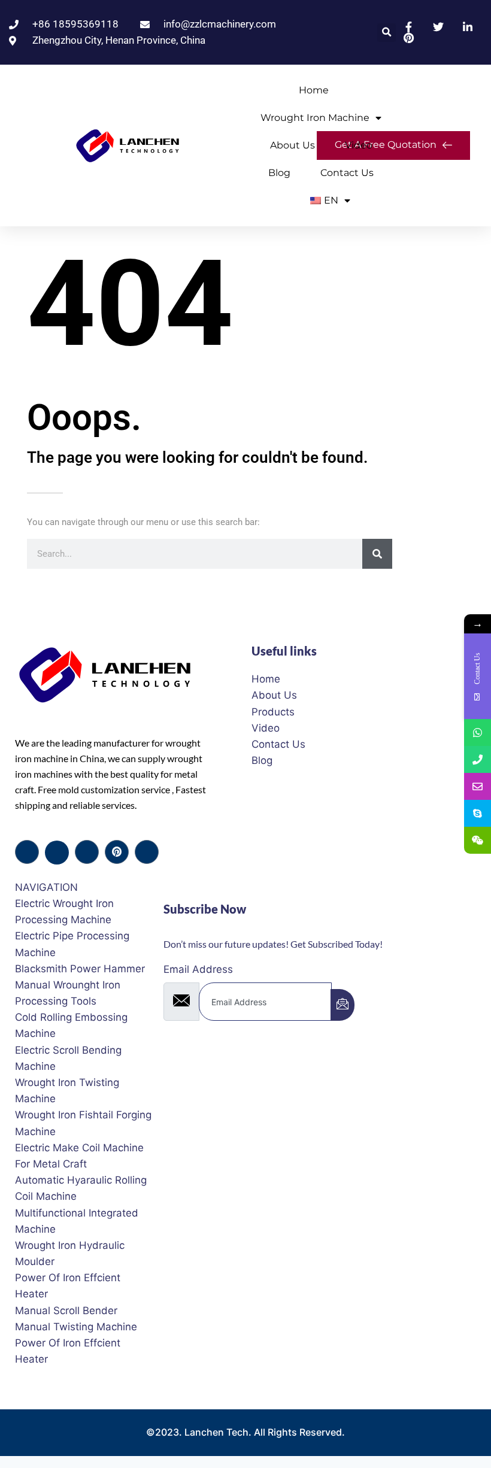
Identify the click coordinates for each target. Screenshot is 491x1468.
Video (358, 145)
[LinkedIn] (87, 852)
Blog (279, 172)
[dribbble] (117, 852)
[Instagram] (147, 852)
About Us (292, 145)
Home (314, 90)
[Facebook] (27, 852)
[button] (386, 32)
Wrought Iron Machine (314, 117)
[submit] (342, 1005)
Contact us (347, 172)
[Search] (377, 554)
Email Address (198, 969)
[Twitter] (57, 853)
